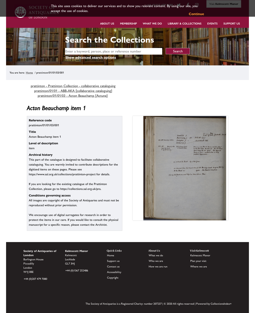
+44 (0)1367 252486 (76, 270)
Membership (128, 23)
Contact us (113, 266)
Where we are (198, 266)
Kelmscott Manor (200, 255)
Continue (196, 14)
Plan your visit (198, 261)
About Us (107, 23)
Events (212, 23)
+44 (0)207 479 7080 (35, 278)
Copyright (112, 277)
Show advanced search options (90, 57)
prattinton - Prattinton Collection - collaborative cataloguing (73, 86)
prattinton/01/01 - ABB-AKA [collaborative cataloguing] (73, 91)
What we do (152, 23)
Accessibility (114, 272)
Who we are (156, 261)
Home (29, 72)
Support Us (231, 23)
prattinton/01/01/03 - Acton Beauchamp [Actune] (73, 96)
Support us (113, 261)
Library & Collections (184, 23)
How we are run (158, 266)
